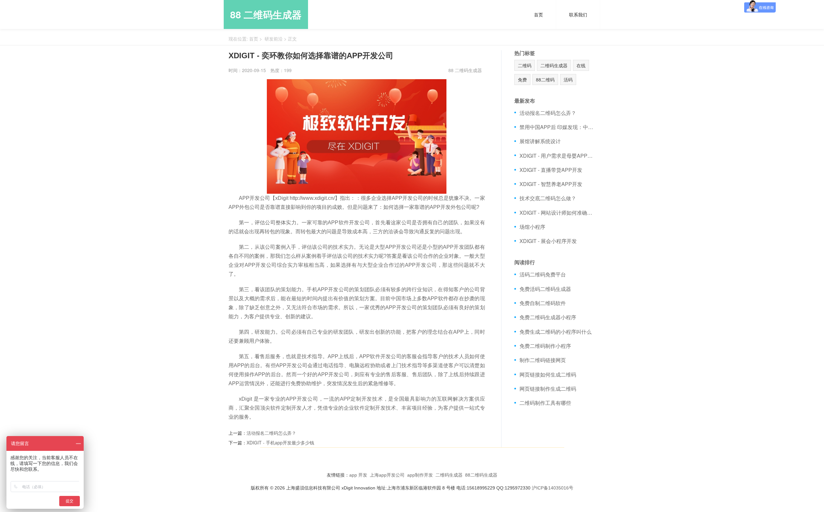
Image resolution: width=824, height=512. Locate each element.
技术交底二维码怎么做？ (548, 198)
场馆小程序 (532, 226)
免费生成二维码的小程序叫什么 (556, 331)
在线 (580, 65)
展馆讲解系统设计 (540, 141)
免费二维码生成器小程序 (548, 317)
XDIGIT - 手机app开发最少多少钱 (280, 442)
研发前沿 (274, 38)
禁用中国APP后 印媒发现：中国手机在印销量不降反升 (558, 127)
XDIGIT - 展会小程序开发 (548, 241)
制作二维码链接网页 (543, 360)
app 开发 (358, 475)
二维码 (524, 65)
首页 (538, 14)
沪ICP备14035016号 (552, 487)
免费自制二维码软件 (543, 303)
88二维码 (545, 79)
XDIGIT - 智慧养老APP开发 (551, 184)
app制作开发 (420, 475)
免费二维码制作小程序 (545, 345)
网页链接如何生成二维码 (548, 374)
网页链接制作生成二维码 (548, 388)
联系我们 (578, 14)
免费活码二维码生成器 (545, 289)
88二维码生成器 (481, 475)
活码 (568, 79)
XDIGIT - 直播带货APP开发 (551, 169)
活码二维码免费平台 (543, 274)
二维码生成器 (553, 65)
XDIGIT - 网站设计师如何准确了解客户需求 (558, 212)
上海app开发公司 (387, 475)
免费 (522, 79)
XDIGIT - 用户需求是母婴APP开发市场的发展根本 (558, 155)
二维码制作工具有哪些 (545, 402)
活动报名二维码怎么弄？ (271, 433)
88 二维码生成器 (266, 14)
